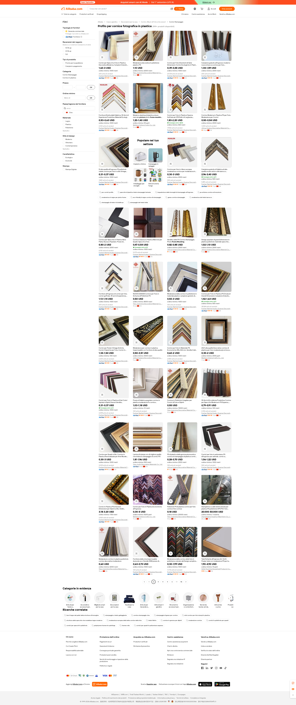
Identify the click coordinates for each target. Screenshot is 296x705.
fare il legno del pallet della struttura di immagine (82, 615)
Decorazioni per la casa (129, 22)
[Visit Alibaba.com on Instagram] (216, 668)
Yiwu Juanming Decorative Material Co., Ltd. (148, 73)
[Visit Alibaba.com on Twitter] (211, 668)
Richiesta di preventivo (141, 646)
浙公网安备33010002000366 (186, 701)
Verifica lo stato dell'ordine (210, 650)
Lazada (148, 694)
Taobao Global (158, 694)
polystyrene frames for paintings (104, 625)
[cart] (202, 9)
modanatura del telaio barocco (202, 197)
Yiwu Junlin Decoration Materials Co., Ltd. (147, 464)
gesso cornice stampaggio (176, 197)
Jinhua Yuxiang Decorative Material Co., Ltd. (216, 128)
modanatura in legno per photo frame (114, 197)
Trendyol (173, 694)
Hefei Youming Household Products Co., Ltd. (216, 569)
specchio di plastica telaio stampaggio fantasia (135, 192)
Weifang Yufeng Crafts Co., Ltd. (144, 125)
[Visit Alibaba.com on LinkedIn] (207, 668)
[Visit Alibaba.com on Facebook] (202, 668)
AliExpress (115, 694)
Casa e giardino (111, 22)
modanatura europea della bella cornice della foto (125, 620)
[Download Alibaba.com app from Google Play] (222, 684)
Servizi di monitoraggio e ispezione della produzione (114, 660)
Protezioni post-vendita (108, 655)
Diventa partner (206, 659)
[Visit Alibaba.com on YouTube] (220, 668)
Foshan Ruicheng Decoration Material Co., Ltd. (114, 467)
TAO (166, 694)
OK (91, 87)
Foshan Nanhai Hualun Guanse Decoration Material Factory (114, 76)
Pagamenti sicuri (106, 642)
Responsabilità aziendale (74, 650)
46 (181, 582)
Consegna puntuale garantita (110, 650)
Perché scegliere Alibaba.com (76, 642)
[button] (171, 8)
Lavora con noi (71, 655)
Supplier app (152, 684)
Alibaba (100, 22)
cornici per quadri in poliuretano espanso (149, 625)
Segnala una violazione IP (176, 659)
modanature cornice (195, 620)
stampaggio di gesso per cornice (167, 615)
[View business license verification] (169, 701)
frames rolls (126, 625)
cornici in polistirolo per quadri (218, 620)
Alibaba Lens (77, 684)
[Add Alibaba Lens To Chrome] (99, 684)
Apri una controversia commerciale (179, 650)
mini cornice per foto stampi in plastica (197, 615)
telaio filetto (152, 620)
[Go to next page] (186, 582)
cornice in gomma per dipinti (172, 620)
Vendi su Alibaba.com (208, 642)
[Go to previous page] (144, 582)
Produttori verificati (140, 642)
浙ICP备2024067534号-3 (207, 701)
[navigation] (79, 302)
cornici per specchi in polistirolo (76, 625)
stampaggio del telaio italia (139, 202)
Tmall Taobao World (137, 694)
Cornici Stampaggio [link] (176, 22)
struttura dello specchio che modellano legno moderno (84, 620)
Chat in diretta (172, 646)
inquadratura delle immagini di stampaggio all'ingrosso (175, 192)
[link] (293, 683)
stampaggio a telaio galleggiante (116, 615)
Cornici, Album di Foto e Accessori (153, 22)
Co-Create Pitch (72, 646)
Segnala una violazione (175, 664)
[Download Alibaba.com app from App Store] (205, 684)
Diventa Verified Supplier (210, 655)
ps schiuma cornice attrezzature (210, 192)
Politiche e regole (106, 666)
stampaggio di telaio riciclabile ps (112, 202)
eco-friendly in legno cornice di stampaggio (147, 197)
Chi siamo (69, 637)
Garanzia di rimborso (107, 646)
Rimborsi (170, 655)
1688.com (124, 694)
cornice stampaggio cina (141, 615)
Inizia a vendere (206, 646)
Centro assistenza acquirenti (177, 642)
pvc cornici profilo (107, 192)
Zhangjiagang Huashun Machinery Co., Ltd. (216, 517)
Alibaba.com (191, 684)
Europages (181, 694)
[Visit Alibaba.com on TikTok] (225, 668)
